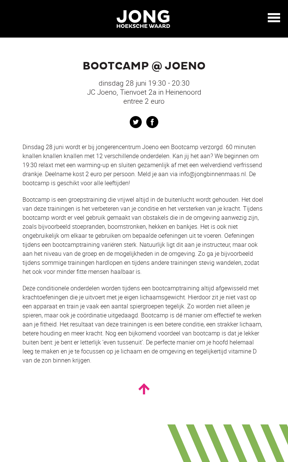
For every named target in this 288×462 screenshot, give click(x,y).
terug (11, 18)
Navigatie (274, 18)
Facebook (152, 122)
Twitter (136, 122)
